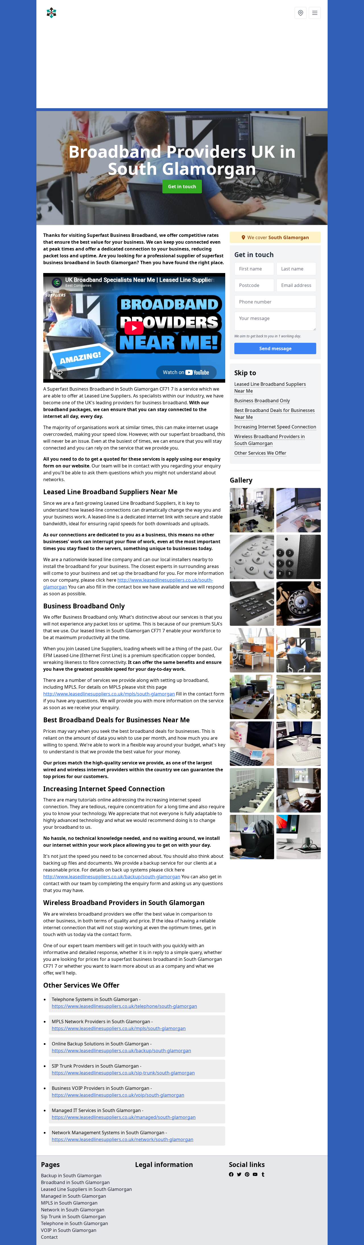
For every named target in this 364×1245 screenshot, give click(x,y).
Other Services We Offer (260, 453)
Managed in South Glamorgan (73, 1196)
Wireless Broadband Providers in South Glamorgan (269, 439)
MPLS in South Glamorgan (69, 1203)
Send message (275, 349)
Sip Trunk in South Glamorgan (73, 1216)
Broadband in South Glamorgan (75, 1182)
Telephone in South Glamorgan (74, 1223)
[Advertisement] (182, 68)
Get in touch (182, 186)
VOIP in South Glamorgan (68, 1230)
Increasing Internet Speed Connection (275, 427)
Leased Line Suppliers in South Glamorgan (86, 1189)
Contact (49, 1237)
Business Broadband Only (262, 400)
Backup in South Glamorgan (71, 1175)
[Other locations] (301, 13)
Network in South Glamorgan (72, 1210)
